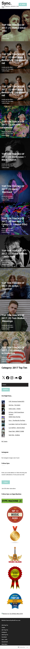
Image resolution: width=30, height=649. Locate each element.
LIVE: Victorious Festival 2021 (16, 401)
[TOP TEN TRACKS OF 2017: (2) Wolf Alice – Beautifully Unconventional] (15, 57)
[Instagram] (12, 378)
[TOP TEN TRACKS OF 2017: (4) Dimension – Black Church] (15, 154)
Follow (6, 482)
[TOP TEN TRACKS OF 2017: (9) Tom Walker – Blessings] (15, 315)
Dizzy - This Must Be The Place (17, 420)
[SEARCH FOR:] (15, 385)
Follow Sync (6, 463)
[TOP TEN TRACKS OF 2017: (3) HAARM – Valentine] (15, 122)
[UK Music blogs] (15, 535)
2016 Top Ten (5, 625)
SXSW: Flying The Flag (14, 417)
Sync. (7, 3)
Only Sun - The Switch (14, 405)
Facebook (4, 637)
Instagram (4, 632)
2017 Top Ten (5, 630)
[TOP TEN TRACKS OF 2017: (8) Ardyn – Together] (15, 283)
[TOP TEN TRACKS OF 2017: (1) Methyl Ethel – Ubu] (15, 25)
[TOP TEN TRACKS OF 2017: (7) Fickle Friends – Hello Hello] (15, 251)
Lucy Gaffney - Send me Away (17, 427)
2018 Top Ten (5, 634)
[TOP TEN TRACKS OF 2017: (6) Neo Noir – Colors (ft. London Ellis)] (15, 218)
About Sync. (5, 644)
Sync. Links (4, 639)
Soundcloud (5, 641)
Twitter (3, 627)
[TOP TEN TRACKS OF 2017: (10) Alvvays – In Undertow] (15, 347)
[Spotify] (20, 378)
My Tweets (4, 441)
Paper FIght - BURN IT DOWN (16, 431)
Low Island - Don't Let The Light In (18, 424)
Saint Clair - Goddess (14, 435)
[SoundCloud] (16, 378)
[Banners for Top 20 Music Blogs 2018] (12, 613)
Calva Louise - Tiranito (15, 408)
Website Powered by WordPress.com (11, 620)
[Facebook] (8, 378)
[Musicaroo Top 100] (15, 577)
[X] (3, 378)
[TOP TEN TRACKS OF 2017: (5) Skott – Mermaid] (15, 186)
